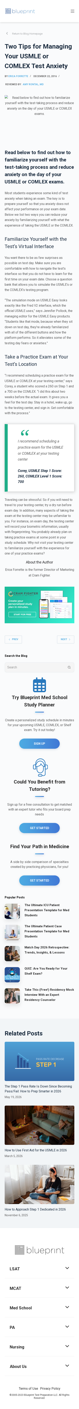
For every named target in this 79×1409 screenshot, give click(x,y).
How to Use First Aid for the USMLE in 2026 (36, 1150)
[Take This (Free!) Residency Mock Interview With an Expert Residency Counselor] (12, 995)
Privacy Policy (50, 1388)
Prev (15, 639)
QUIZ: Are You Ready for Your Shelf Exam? (46, 971)
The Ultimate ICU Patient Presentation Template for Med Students (47, 910)
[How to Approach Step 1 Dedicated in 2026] (39, 1184)
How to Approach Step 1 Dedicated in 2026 (35, 1209)
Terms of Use (28, 1388)
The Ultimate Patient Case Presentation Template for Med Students (47, 931)
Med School (21, 1307)
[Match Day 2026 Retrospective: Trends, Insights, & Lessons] (12, 953)
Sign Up (39, 743)
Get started (39, 880)
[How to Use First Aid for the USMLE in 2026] (39, 1125)
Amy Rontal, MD (33, 84)
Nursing (17, 1347)
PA (12, 1327)
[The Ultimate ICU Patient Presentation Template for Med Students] (12, 911)
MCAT (15, 1288)
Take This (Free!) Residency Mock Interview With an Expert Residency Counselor (49, 995)
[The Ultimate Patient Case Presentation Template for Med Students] (12, 932)
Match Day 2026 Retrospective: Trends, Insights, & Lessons (47, 950)
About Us (18, 1366)
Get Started (39, 828)
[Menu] (72, 11)
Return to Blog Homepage (27, 33)
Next (64, 639)
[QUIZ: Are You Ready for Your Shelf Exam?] (12, 974)
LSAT (15, 1268)
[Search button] (69, 667)
